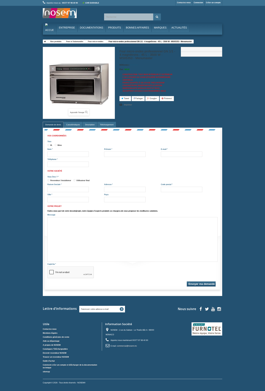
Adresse (108, 184)
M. (51, 145)
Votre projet (54, 206)
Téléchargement (106, 125)
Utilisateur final (83, 180)
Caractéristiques (73, 125)
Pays (106, 195)
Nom (50, 149)
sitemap (46, 372)
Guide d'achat (49, 361)
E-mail (164, 149)
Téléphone (52, 159)
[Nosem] (71, 13)
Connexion (198, 3)
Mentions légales (50, 333)
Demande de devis (53, 125)
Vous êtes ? (53, 177)
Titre (49, 141)
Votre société (54, 171)
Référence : (124, 65)
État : (121, 69)
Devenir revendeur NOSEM (54, 353)
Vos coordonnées (56, 136)
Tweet (126, 98)
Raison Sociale (54, 184)
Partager (139, 98)
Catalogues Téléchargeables (55, 349)
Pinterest (167, 98)
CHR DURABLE (92, 3)
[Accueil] (44, 41)
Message (51, 215)
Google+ (153, 98)
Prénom (108, 149)
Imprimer (128, 105)
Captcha (51, 264)
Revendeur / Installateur (60, 180)
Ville (49, 195)
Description (90, 125)
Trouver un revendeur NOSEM (56, 357)
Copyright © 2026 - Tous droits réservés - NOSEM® (64, 383)
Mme (59, 145)
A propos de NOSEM (52, 345)
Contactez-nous (184, 3)
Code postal (167, 184)
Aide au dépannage (51, 341)
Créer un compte (213, 3)
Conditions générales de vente (56, 337)
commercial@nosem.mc (127, 346)
